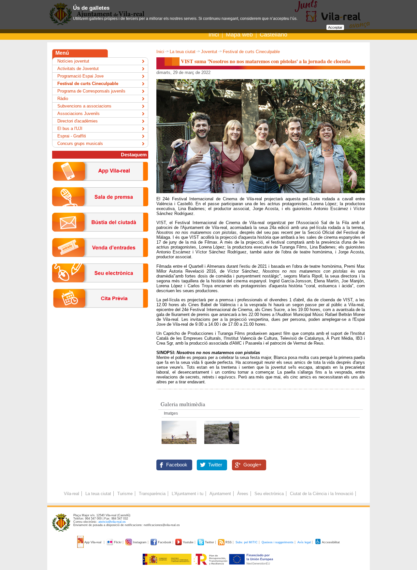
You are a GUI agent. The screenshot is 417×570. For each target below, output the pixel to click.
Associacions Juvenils (78, 113)
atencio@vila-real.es (112, 521)
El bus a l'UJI (69, 128)
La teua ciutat (182, 51)
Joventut (209, 51)
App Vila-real (93, 542)
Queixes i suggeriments (278, 542)
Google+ (252, 464)
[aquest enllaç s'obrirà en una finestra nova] (100, 287)
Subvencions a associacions (84, 106)
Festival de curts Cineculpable (251, 51)
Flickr (117, 542)
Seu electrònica (269, 493)
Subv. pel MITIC (247, 542)
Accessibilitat (330, 542)
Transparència (152, 493)
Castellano (273, 34)
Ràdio (62, 98)
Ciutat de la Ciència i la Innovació (321, 493)
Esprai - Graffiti (71, 136)
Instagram (140, 542)
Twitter (215, 464)
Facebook (176, 464)
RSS (228, 542)
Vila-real (71, 493)
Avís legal (304, 542)
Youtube (188, 542)
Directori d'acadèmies (77, 121)
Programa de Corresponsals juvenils (91, 91)
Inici (213, 34)
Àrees (242, 493)
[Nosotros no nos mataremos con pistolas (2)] (221, 445)
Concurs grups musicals (80, 143)
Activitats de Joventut (78, 68)
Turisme (125, 493)
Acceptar (335, 27)
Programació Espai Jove (80, 76)
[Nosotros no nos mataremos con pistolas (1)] (179, 445)
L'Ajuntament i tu (187, 493)
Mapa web (239, 34)
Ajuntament (220, 493)
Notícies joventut (73, 61)
